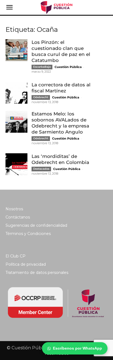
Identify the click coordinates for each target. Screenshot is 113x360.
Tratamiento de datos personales (36, 272)
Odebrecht (40, 97)
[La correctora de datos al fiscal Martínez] (16, 93)
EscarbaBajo (42, 67)
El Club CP (15, 256)
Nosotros (14, 208)
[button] (9, 7)
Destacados (41, 169)
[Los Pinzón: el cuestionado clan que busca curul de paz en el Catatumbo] (16, 50)
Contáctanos (17, 217)
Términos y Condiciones (28, 233)
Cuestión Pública (68, 67)
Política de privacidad (25, 264)
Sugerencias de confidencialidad (36, 225)
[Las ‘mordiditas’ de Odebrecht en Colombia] (16, 164)
